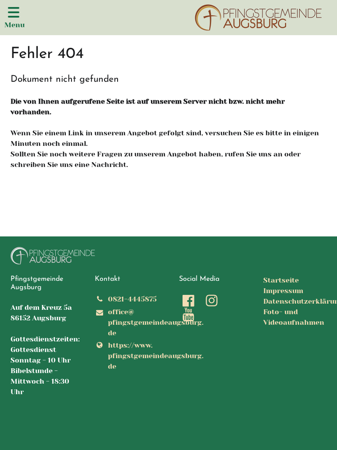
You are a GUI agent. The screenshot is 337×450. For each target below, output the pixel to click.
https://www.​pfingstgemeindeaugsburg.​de (133, 355)
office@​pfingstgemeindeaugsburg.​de (133, 322)
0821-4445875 (132, 299)
